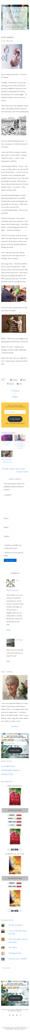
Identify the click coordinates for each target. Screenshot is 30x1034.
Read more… (15, 726)
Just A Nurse (13, 947)
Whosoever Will (14, 786)
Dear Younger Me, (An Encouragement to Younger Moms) (19, 445)
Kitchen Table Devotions (15, 16)
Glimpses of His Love (14, 854)
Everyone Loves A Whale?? (18, 959)
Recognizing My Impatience (11, 770)
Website (6, 536)
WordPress (16, 1029)
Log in (22, 1029)
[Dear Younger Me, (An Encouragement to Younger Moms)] (19, 438)
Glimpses (15, 397)
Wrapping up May (15, 953)
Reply (8, 630)
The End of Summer (16, 925)
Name (6, 518)
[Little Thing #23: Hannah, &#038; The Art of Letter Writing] (6, 454)
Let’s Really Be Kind (8, 766)
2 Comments (15, 391)
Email (6, 527)
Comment (8, 495)
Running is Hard (7, 774)
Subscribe (15, 419)
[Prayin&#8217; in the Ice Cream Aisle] (6, 438)
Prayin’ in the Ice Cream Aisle (7, 443)
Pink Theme (17, 1028)
